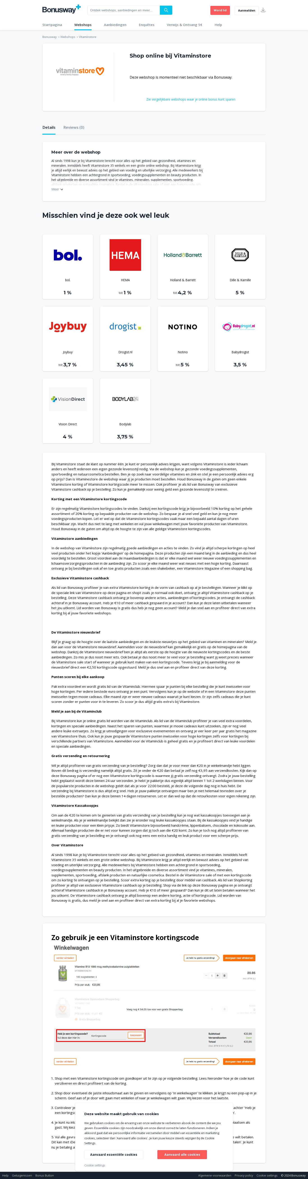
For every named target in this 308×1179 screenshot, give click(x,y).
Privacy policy (244, 1175)
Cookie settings (267, 1175)
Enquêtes (146, 24)
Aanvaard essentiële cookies (113, 1154)
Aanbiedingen (115, 24)
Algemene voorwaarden (214, 1175)
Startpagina (52, 24)
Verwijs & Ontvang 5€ (184, 24)
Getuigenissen (22, 1175)
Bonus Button (44, 1175)
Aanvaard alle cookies (182, 1154)
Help (218, 24)
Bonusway (49, 37)
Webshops (83, 24)
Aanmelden (246, 10)
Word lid (220, 10)
